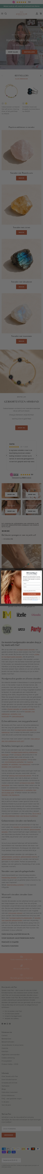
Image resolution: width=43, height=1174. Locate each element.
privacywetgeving (35, 599)
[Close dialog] (41, 572)
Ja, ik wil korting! (32, 594)
